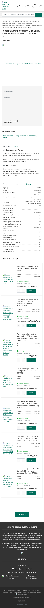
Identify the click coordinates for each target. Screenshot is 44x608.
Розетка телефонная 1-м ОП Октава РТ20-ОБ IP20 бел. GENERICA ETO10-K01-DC (28, 438)
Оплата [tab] (15, 146)
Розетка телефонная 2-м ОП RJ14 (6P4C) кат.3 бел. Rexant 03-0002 (28, 371)
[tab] (28, 184)
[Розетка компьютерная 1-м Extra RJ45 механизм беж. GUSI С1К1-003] (22, 63)
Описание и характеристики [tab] (13, 184)
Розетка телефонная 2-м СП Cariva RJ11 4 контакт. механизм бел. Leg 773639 (28, 471)
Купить (31, 290)
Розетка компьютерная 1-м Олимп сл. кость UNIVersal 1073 (27, 269)
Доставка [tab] (6, 146)
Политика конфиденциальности (21, 597)
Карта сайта (21, 601)
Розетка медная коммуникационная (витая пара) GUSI (20, 137)
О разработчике (22, 604)
